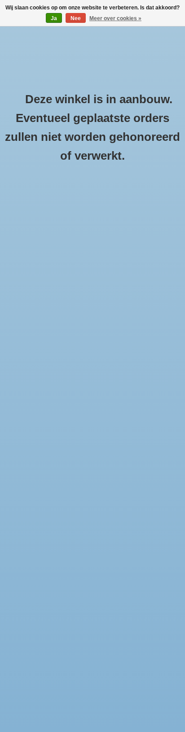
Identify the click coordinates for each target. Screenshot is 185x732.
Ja (54, 18)
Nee (75, 18)
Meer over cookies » (115, 18)
